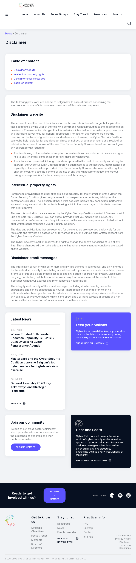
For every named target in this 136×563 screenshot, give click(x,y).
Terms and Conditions (125, 546)
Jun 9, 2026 (17, 354)
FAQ (86, 523)
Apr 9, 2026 (16, 379)
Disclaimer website (25, 69)
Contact (88, 532)
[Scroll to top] (131, 554)
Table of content (23, 82)
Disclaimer (125, 542)
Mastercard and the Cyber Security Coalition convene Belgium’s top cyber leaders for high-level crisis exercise (35, 364)
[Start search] (129, 23)
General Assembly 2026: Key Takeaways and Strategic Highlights (31, 387)
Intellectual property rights (29, 74)
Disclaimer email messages (29, 78)
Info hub (88, 536)
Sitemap (88, 527)
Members (36, 539)
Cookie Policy (123, 535)
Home (8, 33)
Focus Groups (39, 535)
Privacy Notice (123, 538)
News (60, 527)
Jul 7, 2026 (16, 330)
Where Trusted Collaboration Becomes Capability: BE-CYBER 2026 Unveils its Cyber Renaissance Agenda (32, 339)
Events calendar (66, 532)
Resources (63, 523)
